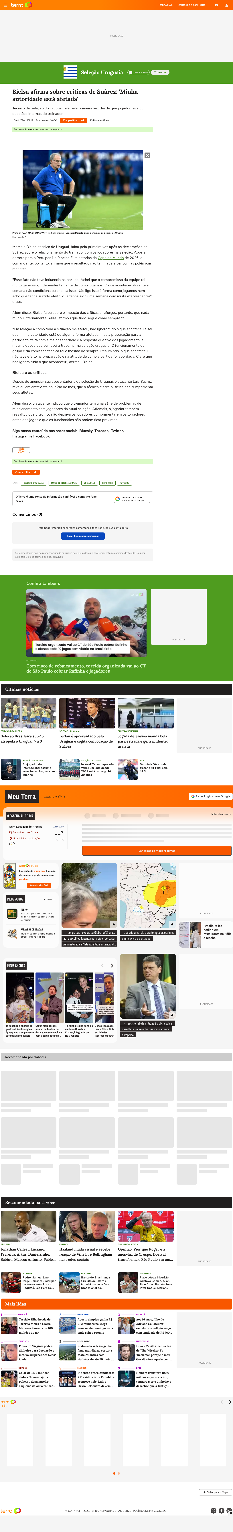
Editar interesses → (221, 814)
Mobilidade (83, 1341)
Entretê (22, 1314)
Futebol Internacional (64, 483)
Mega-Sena (83, 1314)
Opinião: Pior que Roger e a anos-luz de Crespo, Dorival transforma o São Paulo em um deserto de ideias (144, 1254)
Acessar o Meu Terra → (56, 796)
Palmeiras (145, 1273)
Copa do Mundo (111, 257)
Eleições (81, 1368)
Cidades (22, 1368)
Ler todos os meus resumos (157, 851)
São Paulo (6, 1244)
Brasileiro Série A (128, 1244)
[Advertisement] (204, 769)
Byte (138, 1368)
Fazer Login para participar (83, 536)
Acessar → (50, 899)
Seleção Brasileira (11, 731)
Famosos (24, 1341)
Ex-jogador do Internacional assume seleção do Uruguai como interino (39, 770)
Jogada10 (89, 483)
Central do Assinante (191, 5)
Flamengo (28, 1273)
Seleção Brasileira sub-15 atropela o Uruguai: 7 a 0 (22, 738)
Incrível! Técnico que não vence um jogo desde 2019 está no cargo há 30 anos (97, 770)
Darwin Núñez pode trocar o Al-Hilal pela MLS (154, 768)
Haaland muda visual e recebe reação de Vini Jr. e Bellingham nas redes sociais (85, 1254)
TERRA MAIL (166, 5)
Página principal (21, 5)
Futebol (124, 483)
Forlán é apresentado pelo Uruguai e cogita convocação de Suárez (86, 741)
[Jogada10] (21, 450)
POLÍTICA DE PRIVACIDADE (149, 1511)
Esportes (107, 483)
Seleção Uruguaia (102, 72)
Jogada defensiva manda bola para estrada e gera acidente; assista (143, 741)
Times (158, 72)
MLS (142, 760)
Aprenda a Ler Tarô (38, 885)
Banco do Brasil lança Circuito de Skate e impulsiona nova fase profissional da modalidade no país (95, 1283)
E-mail (216, 5)
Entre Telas (142, 1341)
